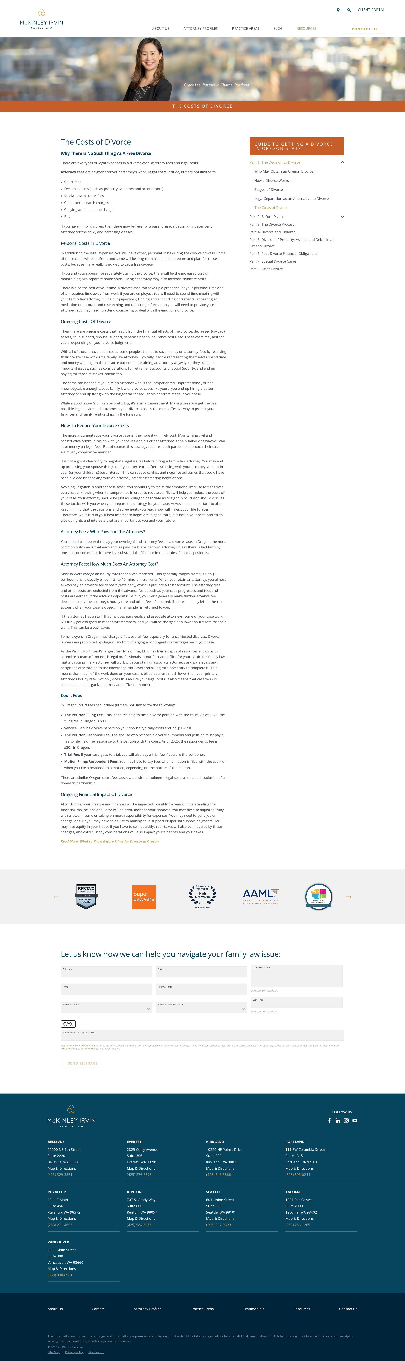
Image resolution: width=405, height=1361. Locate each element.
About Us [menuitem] (160, 28)
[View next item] (348, 896)
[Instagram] (346, 1120)
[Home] (41, 18)
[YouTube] (354, 1120)
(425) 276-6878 (139, 1174)
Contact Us (365, 29)
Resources (301, 1308)
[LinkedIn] (338, 1120)
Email (65, 987)
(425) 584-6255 (139, 1224)
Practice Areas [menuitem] (245, 28)
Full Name (68, 969)
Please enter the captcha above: (79, 1032)
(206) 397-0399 (218, 1224)
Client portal (371, 9)
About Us (55, 1308)
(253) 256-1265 (297, 1224)
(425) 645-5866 (218, 1174)
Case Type (257, 999)
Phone (161, 969)
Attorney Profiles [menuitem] (201, 28)
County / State (165, 987)
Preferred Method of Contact (172, 1004)
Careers (98, 1308)
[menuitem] (294, 162)
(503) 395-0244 (297, 1174)
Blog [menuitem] (278, 28)
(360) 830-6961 (60, 1274)
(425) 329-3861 (60, 1174)
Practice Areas (202, 1308)
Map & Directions (62, 1168)
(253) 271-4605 (60, 1224)
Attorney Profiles (147, 1308)
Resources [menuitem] (306, 28)
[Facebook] (329, 1120)
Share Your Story (261, 967)
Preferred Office (71, 1004)
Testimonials (253, 1308)
